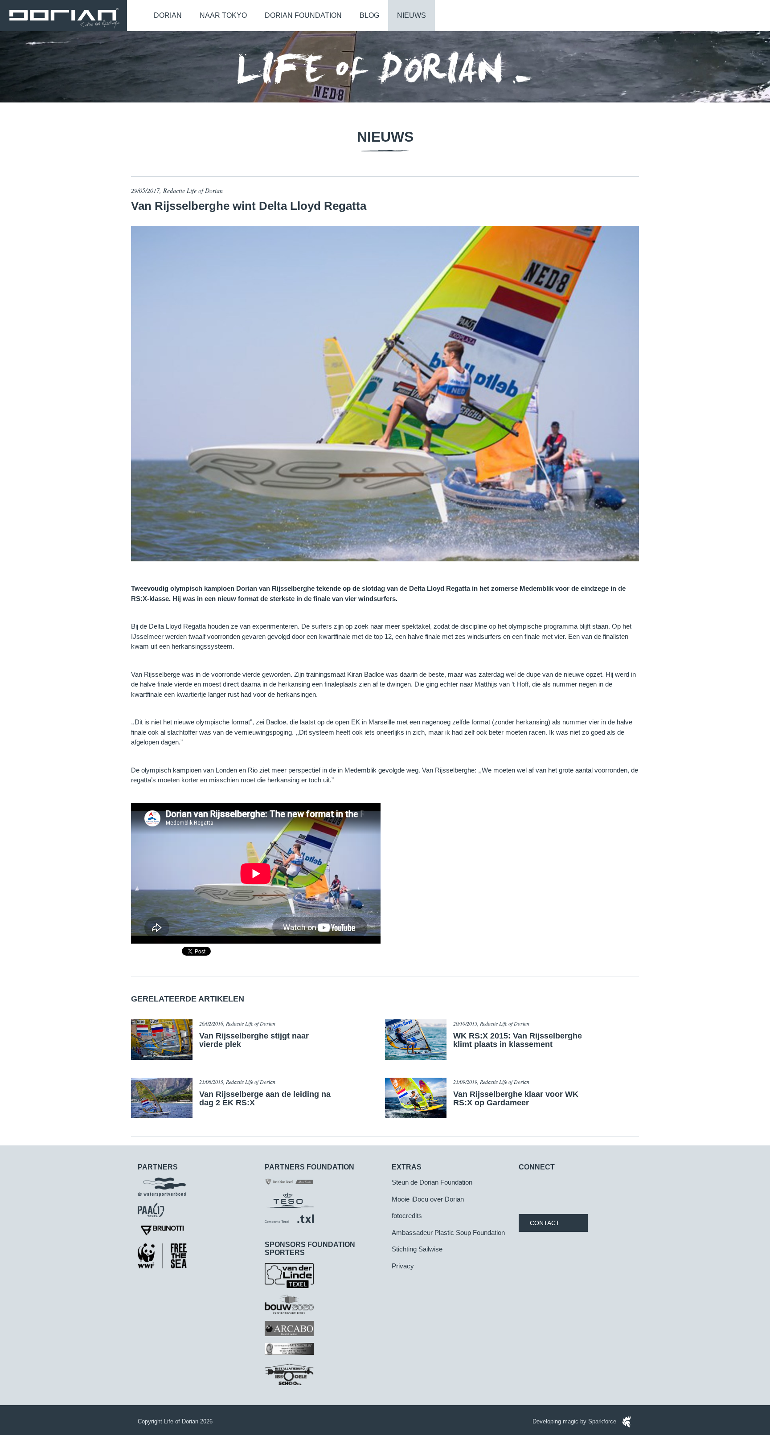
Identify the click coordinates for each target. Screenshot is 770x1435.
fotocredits (407, 1215)
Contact (545, 1222)
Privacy (403, 1266)
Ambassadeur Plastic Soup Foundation (448, 1232)
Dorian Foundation (303, 15)
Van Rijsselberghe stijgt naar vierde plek (254, 1040)
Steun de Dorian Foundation (432, 1182)
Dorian (168, 15)
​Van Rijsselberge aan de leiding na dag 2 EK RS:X (265, 1099)
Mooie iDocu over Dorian (428, 1199)
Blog (369, 15)
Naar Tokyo (223, 15)
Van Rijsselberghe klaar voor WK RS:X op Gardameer (515, 1099)
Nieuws (411, 15)
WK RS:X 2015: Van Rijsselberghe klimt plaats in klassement (517, 1040)
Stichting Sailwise (417, 1249)
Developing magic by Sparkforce (575, 1421)
